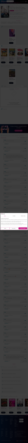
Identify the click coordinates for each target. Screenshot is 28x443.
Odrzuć (5, 228)
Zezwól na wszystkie (22, 228)
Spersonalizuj (13, 228)
